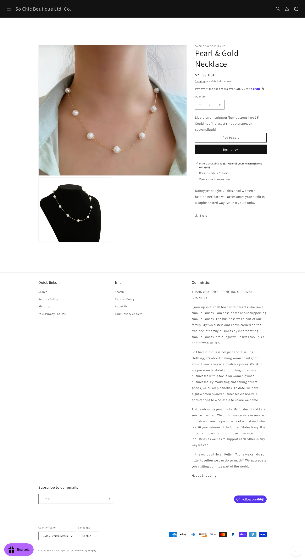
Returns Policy (48, 299)
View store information (214, 179)
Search (43, 292)
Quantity (200, 96)
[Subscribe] (108, 499)
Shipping (200, 81)
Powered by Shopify (85, 550)
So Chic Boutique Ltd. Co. (60, 550)
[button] (8, 8)
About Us (44, 306)
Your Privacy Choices (52, 314)
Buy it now (231, 149)
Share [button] (203, 215)
